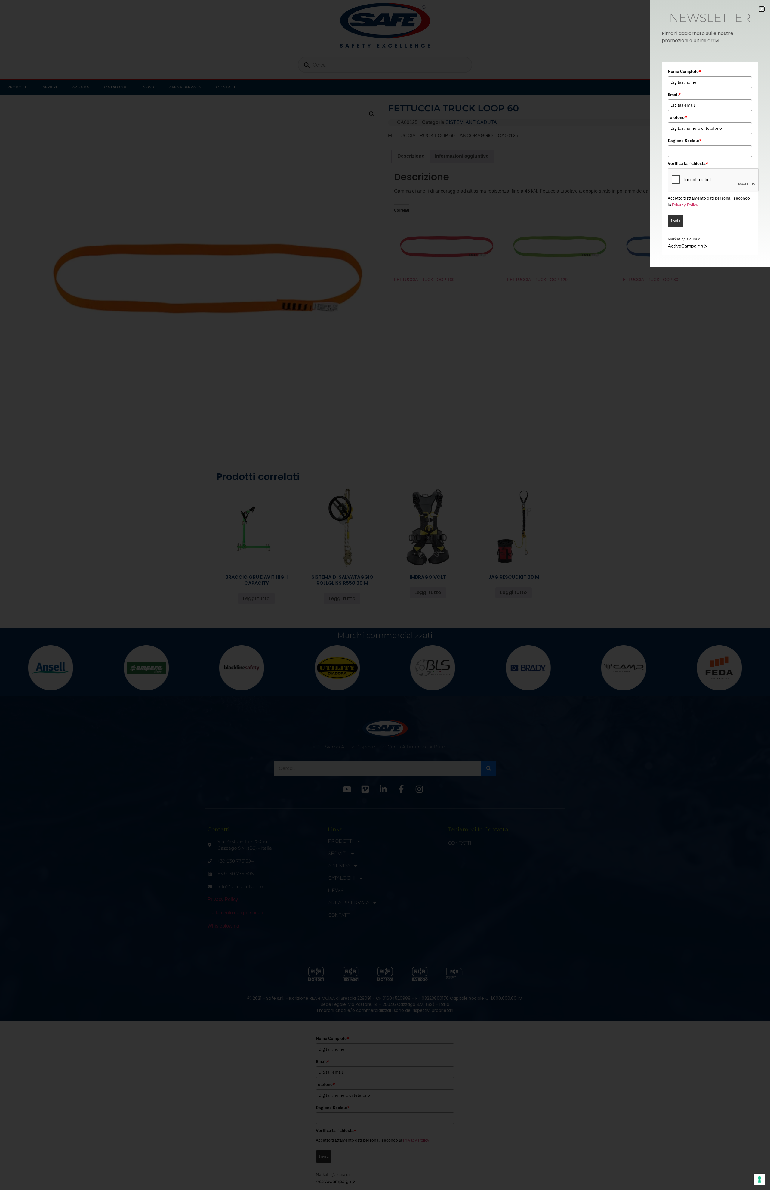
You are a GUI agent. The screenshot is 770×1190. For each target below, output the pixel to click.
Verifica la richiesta (688, 163)
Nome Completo (684, 71)
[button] (761, 9)
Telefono (677, 117)
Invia (675, 221)
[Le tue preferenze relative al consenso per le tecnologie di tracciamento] (759, 1179)
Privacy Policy (685, 205)
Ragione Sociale (684, 140)
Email (674, 94)
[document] (385, 595)
